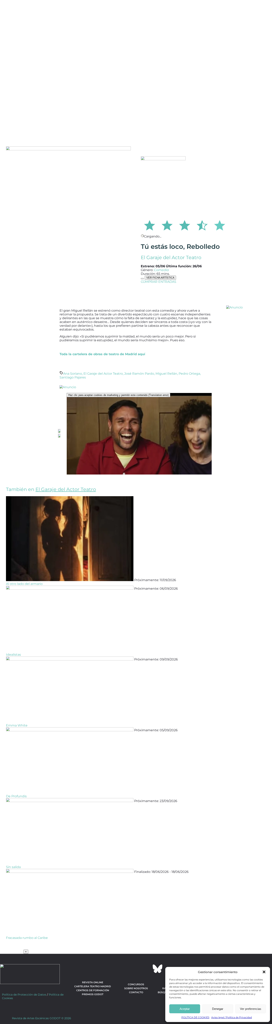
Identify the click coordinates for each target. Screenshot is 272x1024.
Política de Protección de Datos (24, 994)
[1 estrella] (149, 224)
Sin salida (13, 867)
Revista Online (92, 982)
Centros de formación (92, 990)
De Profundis (16, 796)
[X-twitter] (125, 969)
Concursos (136, 984)
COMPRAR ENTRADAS (158, 282)
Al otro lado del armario (24, 584)
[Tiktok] (147, 969)
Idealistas (13, 654)
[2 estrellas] (167, 224)
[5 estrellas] (219, 224)
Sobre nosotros (136, 988)
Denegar (217, 1008)
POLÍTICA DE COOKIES (195, 1017)
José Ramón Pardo (139, 373)
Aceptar (185, 1008)
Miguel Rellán (166, 373)
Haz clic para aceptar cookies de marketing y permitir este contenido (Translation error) (118, 395)
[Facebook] (114, 969)
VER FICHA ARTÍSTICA (160, 277)
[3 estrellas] (184, 224)
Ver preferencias (250, 1008)
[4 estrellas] (202, 224)
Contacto (136, 992)
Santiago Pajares (73, 377)
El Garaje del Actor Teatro (171, 257)
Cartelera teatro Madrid (92, 986)
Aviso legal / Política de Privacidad (231, 1017)
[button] (264, 972)
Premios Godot (92, 994)
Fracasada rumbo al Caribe (27, 938)
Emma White (16, 725)
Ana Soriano (72, 373)
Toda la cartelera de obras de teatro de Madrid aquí (102, 354)
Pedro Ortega (189, 373)
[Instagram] (136, 969)
